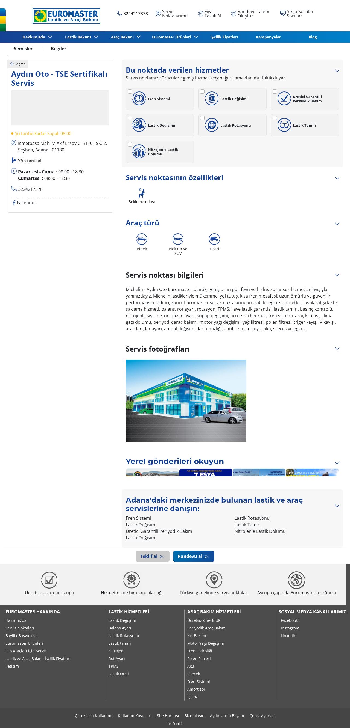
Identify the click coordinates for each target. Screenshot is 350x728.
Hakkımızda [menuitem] (34, 37)
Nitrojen (116, 650)
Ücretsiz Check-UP (203, 620)
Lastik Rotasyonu (235, 125)
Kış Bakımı (196, 635)
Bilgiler (58, 49)
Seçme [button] (20, 63)
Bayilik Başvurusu (21, 635)
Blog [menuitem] (313, 37)
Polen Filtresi (199, 658)
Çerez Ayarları (262, 715)
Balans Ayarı (120, 628)
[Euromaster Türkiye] (64, 15)
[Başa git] (335, 716)
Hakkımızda (16, 620)
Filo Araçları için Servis (26, 650)
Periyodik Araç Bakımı (207, 628)
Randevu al (190, 556)
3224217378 (30, 189)
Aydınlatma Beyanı (227, 715)
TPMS (114, 666)
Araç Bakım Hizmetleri (214, 612)
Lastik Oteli (119, 673)
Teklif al (149, 556)
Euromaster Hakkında (32, 612)
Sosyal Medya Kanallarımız (312, 612)
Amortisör (196, 689)
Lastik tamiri (120, 643)
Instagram (290, 628)
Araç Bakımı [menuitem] (123, 37)
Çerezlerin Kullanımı (93, 715)
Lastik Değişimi (234, 98)
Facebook (289, 620)
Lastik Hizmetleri (129, 612)
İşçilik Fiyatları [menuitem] (224, 37)
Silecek (193, 673)
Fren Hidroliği (199, 650)
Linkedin (288, 635)
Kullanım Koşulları (134, 715)
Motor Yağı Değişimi (205, 643)
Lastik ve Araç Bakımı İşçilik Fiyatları (38, 658)
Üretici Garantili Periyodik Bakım (307, 98)
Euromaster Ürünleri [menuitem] (172, 37)
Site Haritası (168, 715)
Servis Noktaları (19, 628)
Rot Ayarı (117, 658)
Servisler (23, 49)
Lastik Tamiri (304, 125)
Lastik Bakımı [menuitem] (79, 37)
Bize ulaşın (195, 715)
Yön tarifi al (29, 161)
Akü (190, 666)
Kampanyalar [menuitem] (268, 37)
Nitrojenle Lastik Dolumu (163, 151)
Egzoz (192, 696)
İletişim (12, 666)
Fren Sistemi (159, 98)
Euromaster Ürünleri (24, 643)
